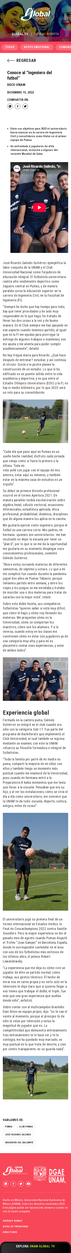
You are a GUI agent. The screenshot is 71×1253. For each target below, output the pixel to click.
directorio (10, 1232)
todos (9, 47)
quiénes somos (12, 1221)
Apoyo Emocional (37, 47)
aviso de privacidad (15, 1226)
